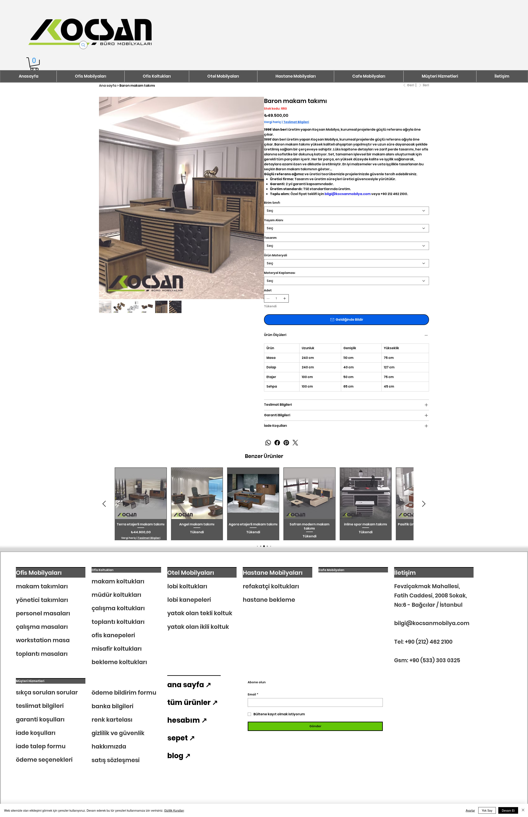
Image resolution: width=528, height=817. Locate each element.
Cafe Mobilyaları (331, 570)
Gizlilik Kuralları (174, 810)
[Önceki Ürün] (104, 504)
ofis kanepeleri (113, 635)
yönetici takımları (42, 600)
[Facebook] (277, 443)
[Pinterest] (286, 443)
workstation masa (43, 640)
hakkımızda (109, 746)
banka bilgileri (112, 706)
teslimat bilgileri (40, 706)
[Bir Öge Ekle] (284, 298)
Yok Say (487, 810)
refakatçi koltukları (271, 586)
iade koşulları (35, 733)
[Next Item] (258, 179)
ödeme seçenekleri (44, 760)
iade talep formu (41, 746)
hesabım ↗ (187, 720)
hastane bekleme (269, 600)
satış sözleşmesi (116, 760)
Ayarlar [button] (470, 810)
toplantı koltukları (118, 622)
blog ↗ (179, 756)
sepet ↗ (181, 738)
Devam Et (508, 810)
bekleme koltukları (119, 662)
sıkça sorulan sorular (47, 692)
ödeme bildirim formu (124, 692)
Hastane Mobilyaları (273, 573)
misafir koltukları (117, 648)
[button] (34, 64)
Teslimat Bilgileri (149, 538)
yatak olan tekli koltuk (199, 613)
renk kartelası (112, 719)
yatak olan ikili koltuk (198, 627)
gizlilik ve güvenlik (118, 733)
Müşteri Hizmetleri (30, 681)
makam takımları (42, 586)
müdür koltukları (116, 595)
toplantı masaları (42, 654)
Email (253, 694)
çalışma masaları (42, 627)
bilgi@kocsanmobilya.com (348, 194)
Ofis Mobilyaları (39, 573)
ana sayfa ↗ (189, 685)
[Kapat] (523, 810)
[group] (264, 504)
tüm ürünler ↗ (192, 702)
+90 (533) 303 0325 (434, 660)
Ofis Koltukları (102, 570)
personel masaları (43, 613)
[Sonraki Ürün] (424, 504)
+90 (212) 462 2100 (429, 642)
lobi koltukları (187, 586)
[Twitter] (295, 443)
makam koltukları (118, 581)
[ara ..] (83, 45)
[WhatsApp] (268, 443)
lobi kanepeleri (189, 600)
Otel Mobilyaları (190, 573)
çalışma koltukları (118, 608)
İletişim (405, 573)
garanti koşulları (40, 719)
